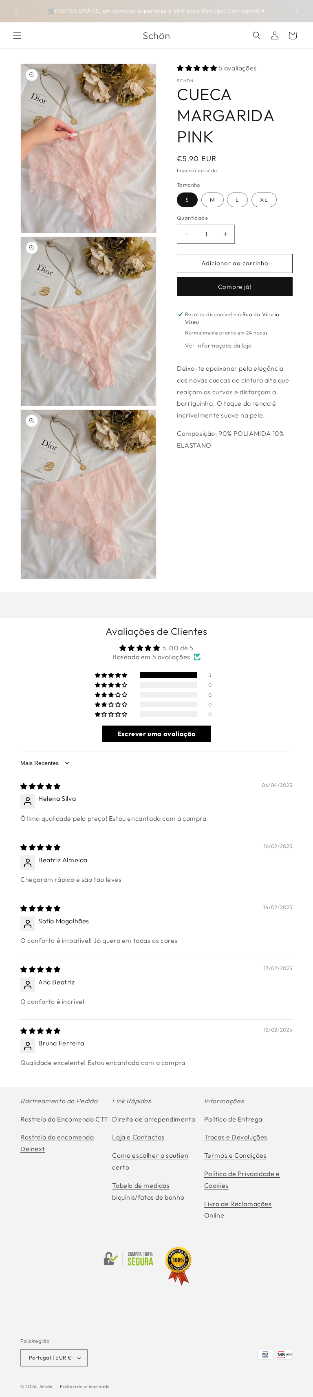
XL (264, 199)
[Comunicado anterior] (16, 11)
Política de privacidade (85, 1386)
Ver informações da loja (218, 345)
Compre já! (235, 287)
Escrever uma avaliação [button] (156, 734)
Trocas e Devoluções (235, 1137)
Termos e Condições (235, 1155)
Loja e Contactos (138, 1137)
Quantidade (192, 217)
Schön (46, 1386)
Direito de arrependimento (153, 1119)
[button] (17, 35)
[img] (40, 786)
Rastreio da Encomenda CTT (64, 1119)
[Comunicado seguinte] (297, 11)
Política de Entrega (233, 1119)
